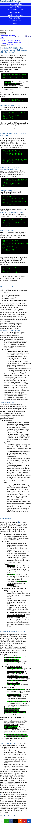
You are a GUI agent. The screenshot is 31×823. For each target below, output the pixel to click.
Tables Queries (15, 23)
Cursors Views (15, 7)
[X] (15, 821)
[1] (19, 522)
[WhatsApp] (6, 821)
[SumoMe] (29, 821)
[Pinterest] (24, 821)
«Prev (18, 36)
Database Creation (15, 10)
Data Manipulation (15, 18)
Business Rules (15, 4)
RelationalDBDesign (10, 1)
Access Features (15, 21)
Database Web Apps (15, 15)
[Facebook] (11, 821)
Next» (28, 36)
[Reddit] (20, 821)
